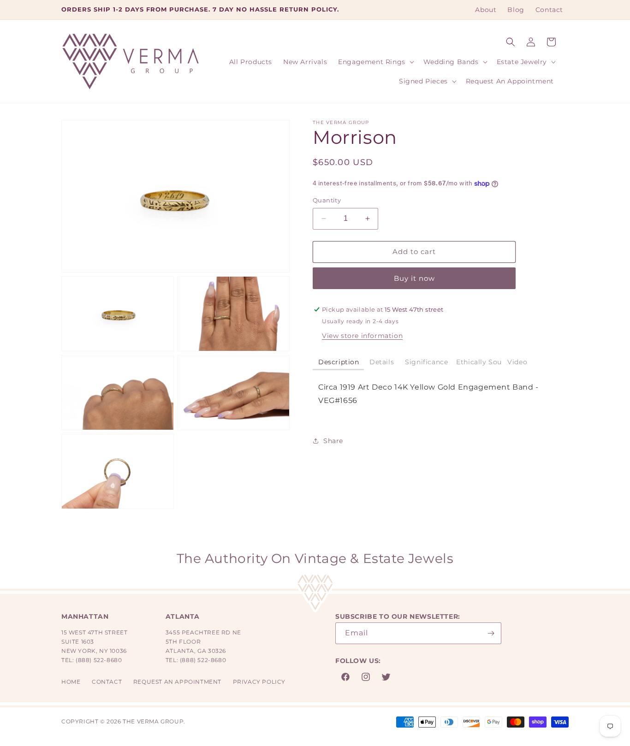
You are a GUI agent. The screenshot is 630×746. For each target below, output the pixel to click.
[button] (510, 42)
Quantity (327, 200)
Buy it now (414, 278)
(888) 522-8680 (99, 660)
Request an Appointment (177, 681)
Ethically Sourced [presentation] (479, 362)
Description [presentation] (338, 362)
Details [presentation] (381, 362)
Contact (107, 681)
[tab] (338, 362)
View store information (362, 336)
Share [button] (333, 441)
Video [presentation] (517, 362)
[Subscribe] (491, 633)
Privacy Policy (259, 681)
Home (70, 681)
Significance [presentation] (426, 362)
